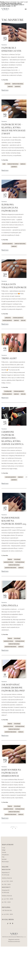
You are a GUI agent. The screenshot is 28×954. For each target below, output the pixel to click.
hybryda (23, 320)
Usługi (3, 850)
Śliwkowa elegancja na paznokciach (9, 207)
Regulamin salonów (14, 939)
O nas (3, 847)
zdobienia (7, 83)
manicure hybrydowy (17, 83)
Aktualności (5, 854)
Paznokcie (4, 44)
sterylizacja (17, 559)
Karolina (5, 80)
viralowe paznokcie (18, 317)
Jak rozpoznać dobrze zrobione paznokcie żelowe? (13, 687)
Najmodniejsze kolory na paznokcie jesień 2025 (13, 520)
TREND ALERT (9, 358)
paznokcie (17, 86)
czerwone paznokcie (10, 477)
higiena (10, 559)
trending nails (7, 391)
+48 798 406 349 (7, 910)
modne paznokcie (7, 320)
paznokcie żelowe (8, 562)
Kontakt (4, 859)
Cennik (4, 852)
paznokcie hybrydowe (10, 567)
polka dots (8, 317)
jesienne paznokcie (7, 243)
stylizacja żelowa (19, 562)
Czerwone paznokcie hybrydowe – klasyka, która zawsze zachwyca (12, 438)
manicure (10, 86)
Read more (4, 90)
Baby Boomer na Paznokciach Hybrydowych (11, 772)
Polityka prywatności (14, 941)
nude (4, 164)
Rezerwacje (5, 861)
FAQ (3, 857)
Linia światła (9, 605)
